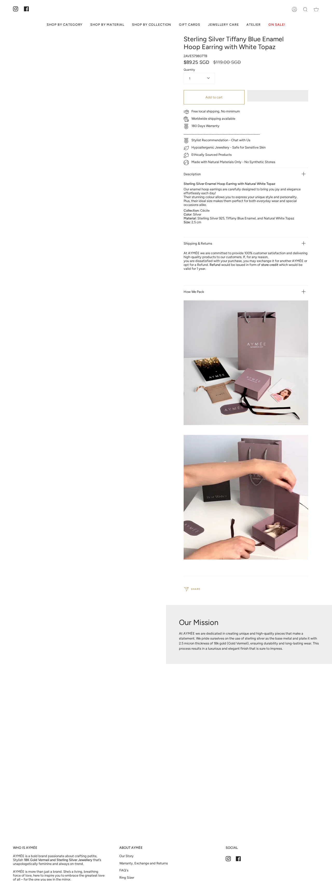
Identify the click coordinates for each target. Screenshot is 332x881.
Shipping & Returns (198, 243)
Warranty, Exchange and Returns (143, 863)
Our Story (126, 856)
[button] (277, 96)
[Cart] (316, 9)
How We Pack (194, 292)
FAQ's (123, 870)
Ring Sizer (126, 877)
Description (192, 174)
